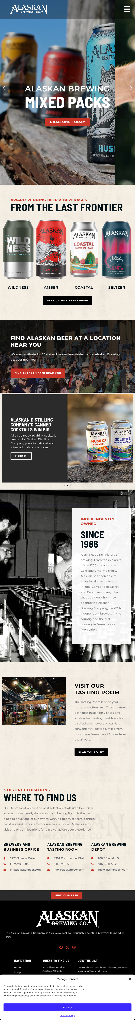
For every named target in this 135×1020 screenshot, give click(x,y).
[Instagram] (74, 947)
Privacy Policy (67, 1015)
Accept (67, 1007)
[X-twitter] (67, 947)
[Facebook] (61, 947)
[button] (129, 979)
